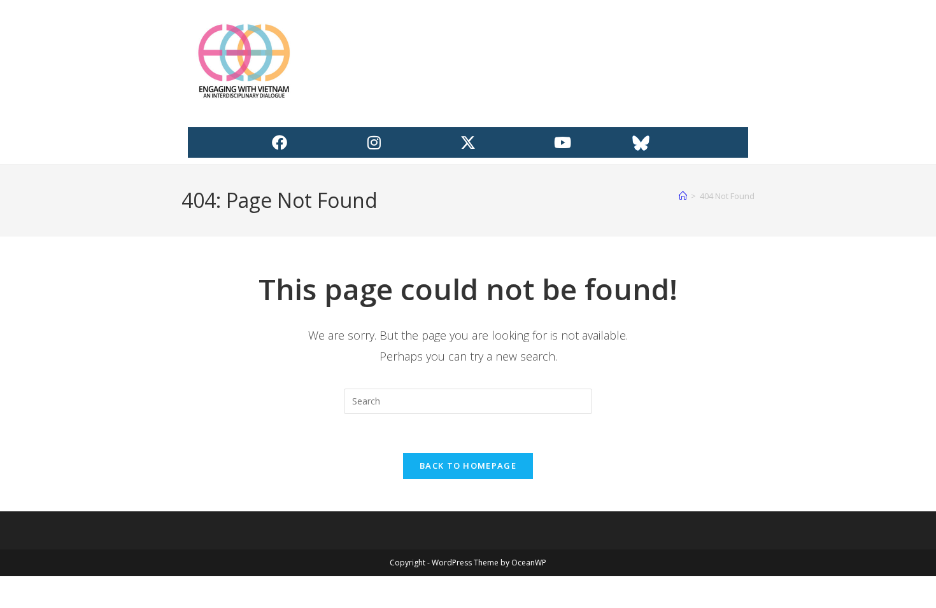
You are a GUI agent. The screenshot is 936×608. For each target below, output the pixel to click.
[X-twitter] (468, 142)
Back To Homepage (468, 465)
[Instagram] (373, 142)
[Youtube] (562, 142)
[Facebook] (279, 142)
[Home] (683, 196)
